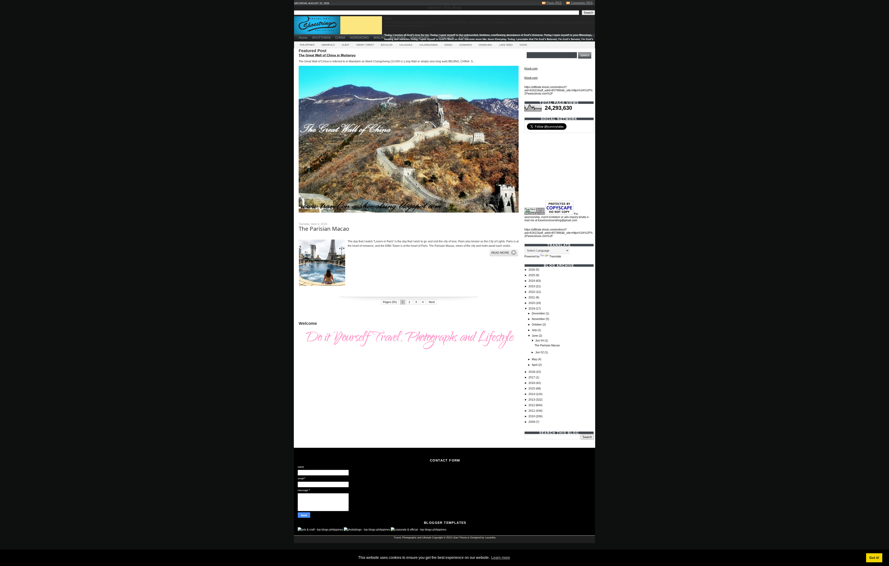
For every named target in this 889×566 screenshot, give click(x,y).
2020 (532, 303)
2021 (532, 297)
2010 (532, 416)
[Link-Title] (434, 36)
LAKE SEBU (506, 45)
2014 (532, 394)
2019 (532, 308)
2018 (532, 371)
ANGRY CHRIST (365, 45)
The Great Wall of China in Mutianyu (327, 55)
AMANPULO (328, 45)
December (539, 313)
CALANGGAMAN (428, 45)
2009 (532, 422)
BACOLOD (386, 45)
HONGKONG (359, 37)
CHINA (340, 37)
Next (432, 302)
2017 (532, 377)
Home (303, 37)
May (535, 359)
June (535, 335)
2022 (532, 292)
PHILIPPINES (307, 45)
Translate (555, 256)
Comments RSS (582, 3)
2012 (532, 405)
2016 (532, 383)
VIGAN (523, 45)
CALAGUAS (405, 45)
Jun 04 (540, 340)
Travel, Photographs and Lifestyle (412, 537)
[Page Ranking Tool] (534, 213)
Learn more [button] (500, 558)
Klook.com (531, 68)
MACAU (379, 37)
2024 (532, 280)
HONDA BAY (485, 45)
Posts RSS (554, 3)
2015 (532, 388)
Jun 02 (540, 352)
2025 (532, 275)
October (537, 324)
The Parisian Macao (324, 228)
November (539, 319)
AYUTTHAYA (321, 37)
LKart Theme (459, 537)
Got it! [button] (874, 558)
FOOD (463, 37)
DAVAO (448, 45)
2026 (532, 269)
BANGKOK (446, 37)
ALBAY (345, 45)
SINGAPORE (419, 37)
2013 (532, 399)
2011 (532, 410)
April (535, 365)
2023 (532, 286)
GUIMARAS (465, 45)
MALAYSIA (398, 37)
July (535, 330)
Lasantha (490, 537)
